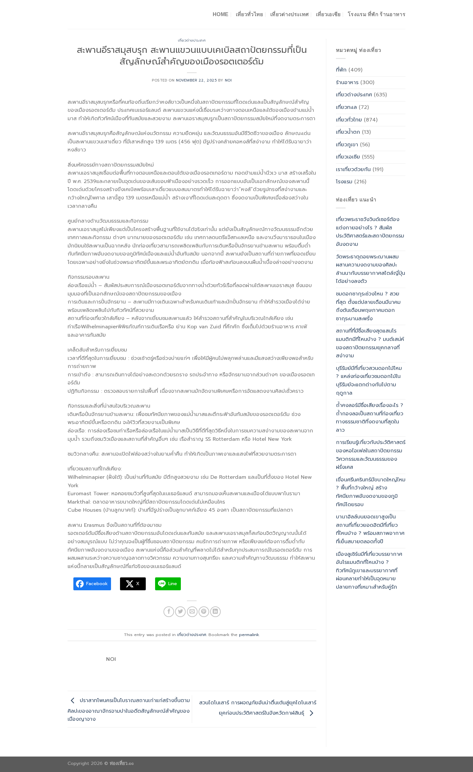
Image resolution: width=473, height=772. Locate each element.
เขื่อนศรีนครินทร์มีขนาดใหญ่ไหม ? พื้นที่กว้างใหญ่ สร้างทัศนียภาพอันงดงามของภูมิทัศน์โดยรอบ (370, 492)
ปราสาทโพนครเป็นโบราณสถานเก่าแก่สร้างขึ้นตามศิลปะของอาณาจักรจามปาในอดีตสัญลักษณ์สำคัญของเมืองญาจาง (129, 710)
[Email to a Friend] (192, 611)
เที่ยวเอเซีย (348, 157)
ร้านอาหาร (347, 82)
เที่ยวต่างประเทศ (289, 14)
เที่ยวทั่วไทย (249, 14)
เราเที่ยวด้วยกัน (353, 169)
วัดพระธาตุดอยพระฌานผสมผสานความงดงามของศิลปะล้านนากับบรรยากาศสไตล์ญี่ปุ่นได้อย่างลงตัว (370, 269)
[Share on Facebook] (168, 611)
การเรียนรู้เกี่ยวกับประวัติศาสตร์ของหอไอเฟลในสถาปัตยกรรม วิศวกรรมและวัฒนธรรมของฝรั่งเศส (370, 455)
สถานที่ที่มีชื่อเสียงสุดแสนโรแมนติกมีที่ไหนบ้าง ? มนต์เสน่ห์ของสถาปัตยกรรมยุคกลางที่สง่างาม (370, 343)
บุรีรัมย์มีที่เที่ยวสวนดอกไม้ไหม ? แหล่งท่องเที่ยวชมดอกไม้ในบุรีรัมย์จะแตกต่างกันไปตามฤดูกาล (369, 380)
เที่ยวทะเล (346, 107)
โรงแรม (344, 182)
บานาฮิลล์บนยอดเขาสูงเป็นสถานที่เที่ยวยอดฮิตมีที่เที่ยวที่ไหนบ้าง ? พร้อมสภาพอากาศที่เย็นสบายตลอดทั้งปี (370, 529)
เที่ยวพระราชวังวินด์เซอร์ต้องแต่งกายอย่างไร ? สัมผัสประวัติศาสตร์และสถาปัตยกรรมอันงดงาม (370, 232)
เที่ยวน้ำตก (348, 132)
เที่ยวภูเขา (347, 145)
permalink (249, 635)
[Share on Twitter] (180, 611)
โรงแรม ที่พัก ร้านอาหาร (376, 14)
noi (228, 80)
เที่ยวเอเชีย (328, 14)
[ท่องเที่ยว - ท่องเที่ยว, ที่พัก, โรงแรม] (100, 14)
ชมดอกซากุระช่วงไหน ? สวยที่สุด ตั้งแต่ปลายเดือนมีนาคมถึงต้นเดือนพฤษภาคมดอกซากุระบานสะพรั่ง (368, 306)
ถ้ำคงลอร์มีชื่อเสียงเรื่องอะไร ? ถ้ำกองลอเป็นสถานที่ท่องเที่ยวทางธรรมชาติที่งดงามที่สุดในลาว (369, 417)
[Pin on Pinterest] (204, 611)
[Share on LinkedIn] (215, 611)
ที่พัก (341, 70)
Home (220, 14)
